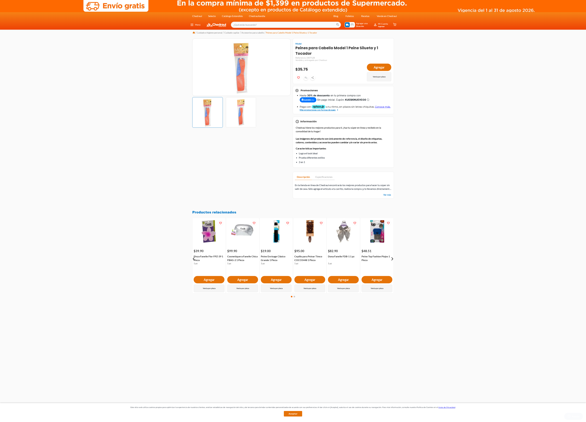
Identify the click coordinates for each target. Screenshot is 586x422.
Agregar (379, 67)
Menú (198, 24)
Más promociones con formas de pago (318, 110)
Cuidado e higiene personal (209, 32)
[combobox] (286, 25)
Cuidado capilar (231, 32)
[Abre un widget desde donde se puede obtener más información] (573, 416)
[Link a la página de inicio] (193, 33)
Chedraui (197, 16)
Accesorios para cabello (252, 32)
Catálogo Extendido (232, 16)
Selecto (212, 16)
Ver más (387, 194)
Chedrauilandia (257, 16)
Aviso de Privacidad (446, 407)
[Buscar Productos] (338, 25)
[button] (193, 258)
